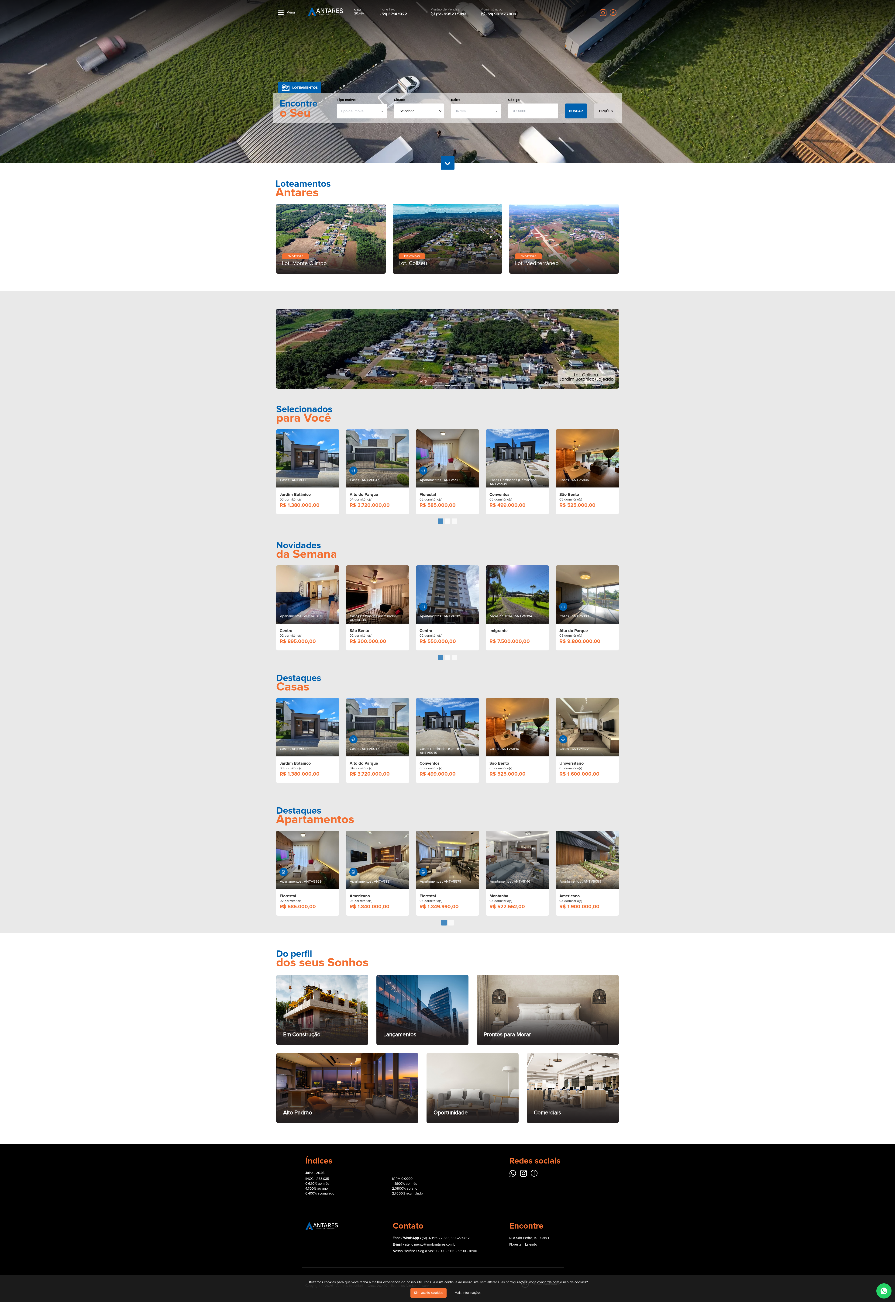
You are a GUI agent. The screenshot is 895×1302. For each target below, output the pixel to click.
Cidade (399, 100)
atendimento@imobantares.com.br (431, 1164)
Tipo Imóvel (346, 100)
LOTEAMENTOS (305, 88)
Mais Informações (467, 1293)
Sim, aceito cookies (428, 1293)
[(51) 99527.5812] (884, 1291)
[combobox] (360, 111)
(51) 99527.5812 (457, 1158)
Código (514, 100)
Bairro (456, 100)
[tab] (440, 441)
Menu (290, 12)
